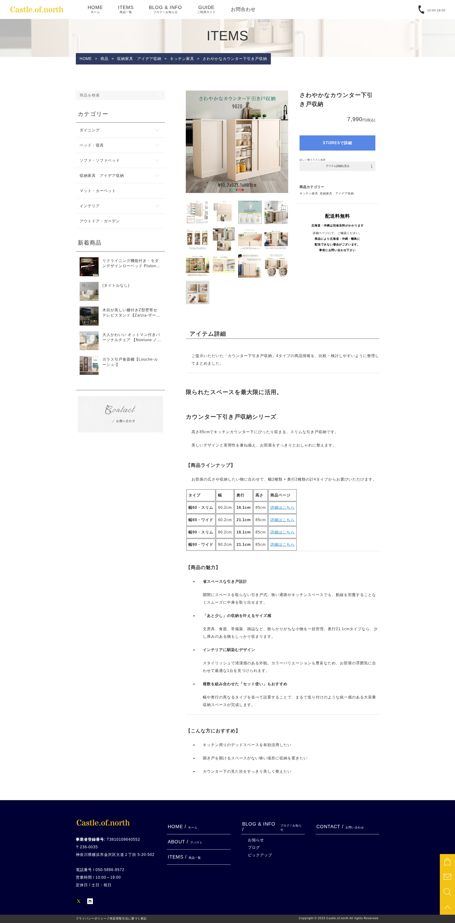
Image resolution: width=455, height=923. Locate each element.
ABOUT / (185, 841)
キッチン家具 (309, 193)
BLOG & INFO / (272, 826)
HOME (95, 9)
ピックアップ (260, 855)
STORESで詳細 (337, 143)
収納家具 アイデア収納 (337, 193)
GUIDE (206, 9)
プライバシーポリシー (91, 918)
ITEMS (126, 9)
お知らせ (256, 840)
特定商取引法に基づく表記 (128, 918)
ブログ (254, 847)
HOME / (182, 826)
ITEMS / (184, 856)
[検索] (160, 95)
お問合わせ (243, 9)
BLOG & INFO (165, 9)
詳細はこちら (282, 507)
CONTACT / (340, 826)
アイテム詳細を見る (337, 166)
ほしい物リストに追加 (313, 159)
